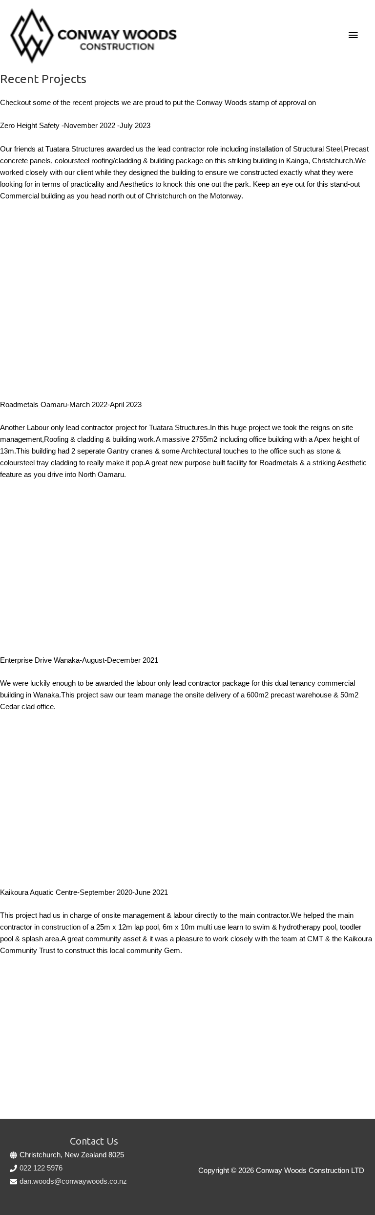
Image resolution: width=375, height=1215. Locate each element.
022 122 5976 (41, 1168)
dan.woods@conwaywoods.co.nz (73, 1181)
